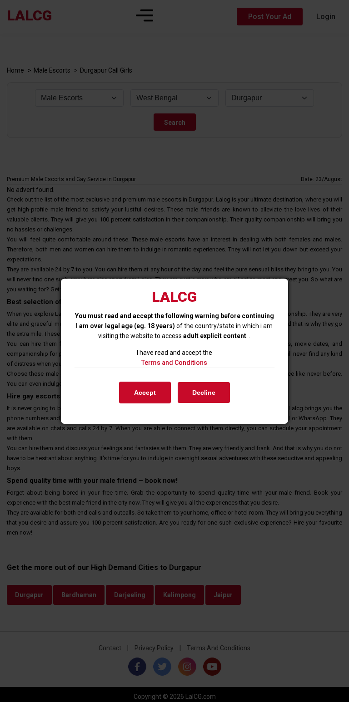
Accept (145, 392)
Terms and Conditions (174, 362)
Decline (203, 392)
